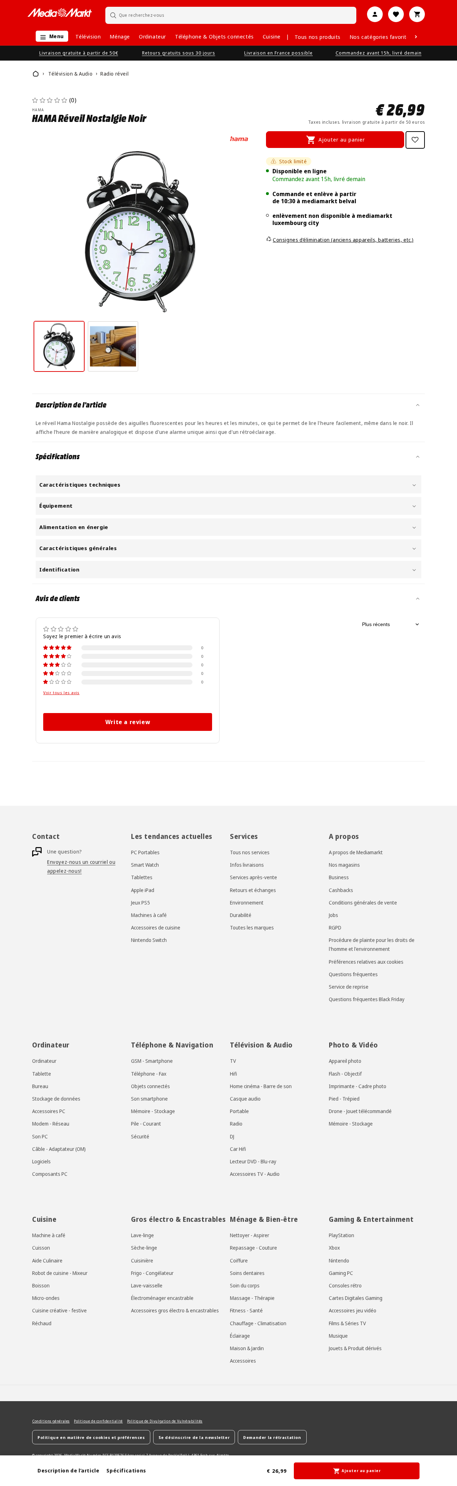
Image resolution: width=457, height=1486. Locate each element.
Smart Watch (145, 864)
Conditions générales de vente (363, 902)
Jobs (333, 915)
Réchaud (41, 1323)
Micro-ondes (46, 1297)
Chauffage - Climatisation (258, 1323)
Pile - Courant (146, 1123)
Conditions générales (51, 1421)
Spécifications (126, 1470)
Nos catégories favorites (381, 36)
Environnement (246, 902)
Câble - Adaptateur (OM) (59, 1148)
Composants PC (49, 1173)
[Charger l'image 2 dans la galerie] (113, 346)
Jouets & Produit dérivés (355, 1347)
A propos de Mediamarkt (356, 852)
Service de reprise (348, 986)
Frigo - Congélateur (152, 1272)
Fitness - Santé (246, 1310)
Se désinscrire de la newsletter (194, 1437)
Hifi (233, 1073)
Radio (236, 1123)
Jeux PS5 (140, 902)
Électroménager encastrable (162, 1297)
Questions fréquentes (353, 974)
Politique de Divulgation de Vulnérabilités (164, 1421)
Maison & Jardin (247, 1347)
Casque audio (245, 1098)
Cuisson (41, 1247)
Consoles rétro (345, 1285)
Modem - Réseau (50, 1123)
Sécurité (140, 1136)
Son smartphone (149, 1098)
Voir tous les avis (61, 692)
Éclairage (240, 1335)
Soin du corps (245, 1285)
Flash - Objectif (345, 1073)
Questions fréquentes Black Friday (367, 999)
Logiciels (41, 1161)
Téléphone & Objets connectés (214, 36)
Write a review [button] (127, 722)
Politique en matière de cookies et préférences (91, 1437)
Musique (338, 1335)
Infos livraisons (247, 864)
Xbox (334, 1247)
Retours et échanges (253, 890)
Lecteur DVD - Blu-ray (253, 1161)
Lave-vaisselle (146, 1285)
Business (339, 877)
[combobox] (231, 15)
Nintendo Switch (149, 940)
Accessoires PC (48, 1110)
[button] (50, 36)
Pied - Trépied (344, 1098)
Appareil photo (345, 1060)
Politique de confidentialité (98, 1421)
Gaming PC (341, 1272)
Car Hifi (238, 1148)
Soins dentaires (247, 1272)
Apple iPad (142, 890)
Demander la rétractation (272, 1437)
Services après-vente (253, 877)
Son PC (40, 1136)
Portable (239, 1110)
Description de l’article (68, 1470)
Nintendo (339, 1260)
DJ (232, 1136)
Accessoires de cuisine (155, 927)
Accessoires (243, 1360)
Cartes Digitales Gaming (355, 1297)
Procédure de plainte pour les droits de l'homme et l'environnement (372, 945)
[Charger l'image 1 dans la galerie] (59, 346)
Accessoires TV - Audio (255, 1173)
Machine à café (48, 1235)
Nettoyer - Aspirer (249, 1235)
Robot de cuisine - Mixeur (59, 1272)
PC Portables (145, 852)
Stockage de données (56, 1098)
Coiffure (239, 1260)
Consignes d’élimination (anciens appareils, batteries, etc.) (343, 239)
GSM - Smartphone (152, 1060)
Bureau (40, 1085)
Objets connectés (150, 1085)
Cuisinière (142, 1260)
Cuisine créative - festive (59, 1310)
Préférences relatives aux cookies (366, 961)
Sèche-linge (144, 1247)
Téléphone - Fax (148, 1073)
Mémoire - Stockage (153, 1110)
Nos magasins (344, 864)
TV (233, 1060)
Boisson (41, 1285)
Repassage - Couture (253, 1247)
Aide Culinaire (47, 1260)
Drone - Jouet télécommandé (360, 1110)
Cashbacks (341, 890)
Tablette (41, 1073)
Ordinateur (152, 36)
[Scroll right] (416, 36)
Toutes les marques (252, 927)
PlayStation (341, 1235)
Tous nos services (250, 852)
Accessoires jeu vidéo (352, 1310)
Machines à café (149, 915)
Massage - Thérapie (252, 1297)
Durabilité (240, 915)
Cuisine (272, 36)
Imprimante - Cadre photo (357, 1085)
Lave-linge (142, 1235)
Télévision (88, 36)
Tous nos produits (318, 36)
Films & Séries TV (347, 1323)
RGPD (335, 927)
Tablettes (141, 877)
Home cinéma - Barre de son (261, 1085)
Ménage (120, 36)
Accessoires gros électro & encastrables (175, 1310)
